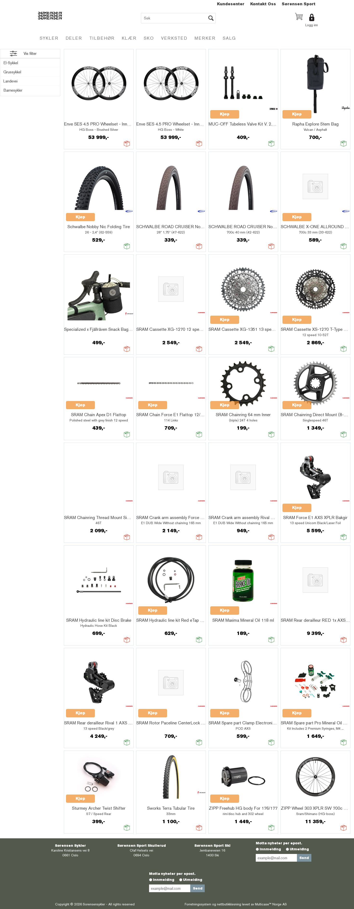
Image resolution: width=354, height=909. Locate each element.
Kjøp (224, 114)
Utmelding (299, 849)
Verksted (174, 38)
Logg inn (311, 25)
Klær (129, 38)
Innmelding (270, 849)
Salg (229, 38)
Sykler (49, 38)
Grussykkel (12, 72)
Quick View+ (78, 117)
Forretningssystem (198, 904)
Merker (205, 38)
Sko (149, 38)
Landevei (10, 81)
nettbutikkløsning (229, 904)
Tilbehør (102, 38)
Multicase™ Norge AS (271, 904)
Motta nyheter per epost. (279, 843)
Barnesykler (12, 90)
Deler (74, 38)
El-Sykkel (10, 63)
